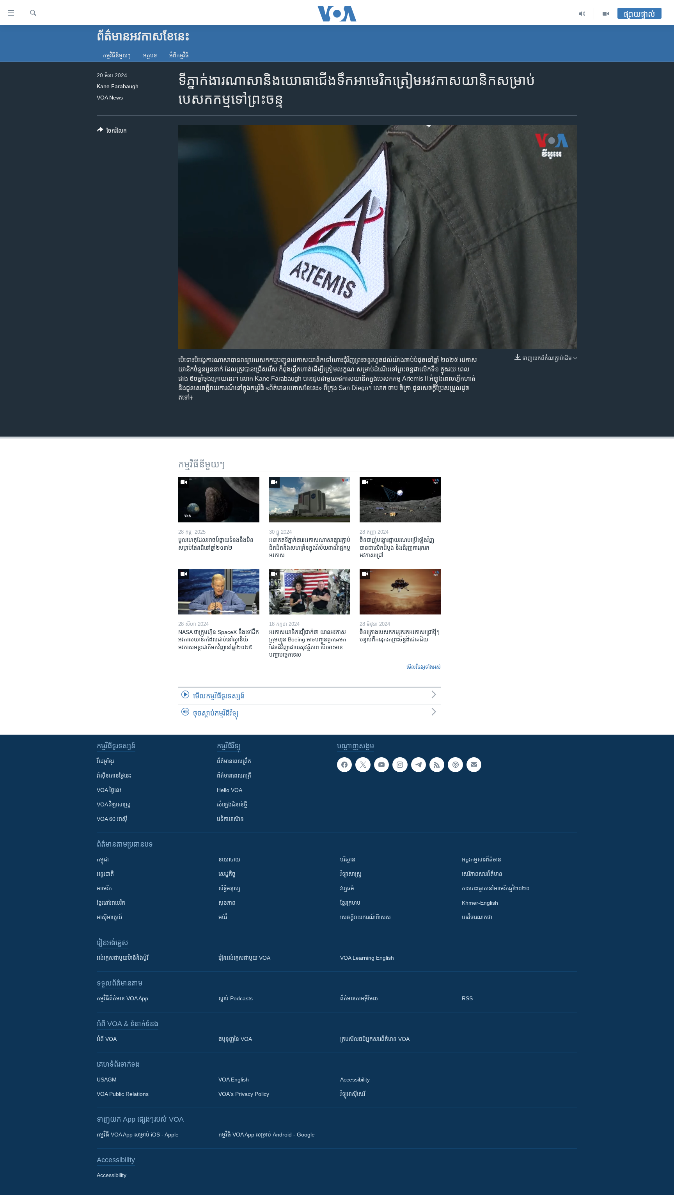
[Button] (112, 132)
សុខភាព (227, 903)
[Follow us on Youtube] (381, 764)
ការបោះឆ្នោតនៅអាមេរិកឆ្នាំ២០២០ (496, 888)
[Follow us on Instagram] (399, 764)
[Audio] (582, 14)
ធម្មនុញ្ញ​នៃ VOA (235, 1039)
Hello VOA (229, 790)
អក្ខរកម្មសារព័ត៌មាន (481, 859)
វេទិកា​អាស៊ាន (230, 819)
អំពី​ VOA (107, 1039)
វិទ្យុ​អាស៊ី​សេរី (352, 1094)
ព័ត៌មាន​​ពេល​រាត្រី (234, 775)
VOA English (233, 1079)
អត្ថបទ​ (150, 55)
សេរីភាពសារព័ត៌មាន (482, 874)
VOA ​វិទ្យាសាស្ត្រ (114, 804)
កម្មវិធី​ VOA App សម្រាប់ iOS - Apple (138, 1134)
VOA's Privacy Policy (243, 1094)
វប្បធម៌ (347, 888)
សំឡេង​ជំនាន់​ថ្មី (232, 804)
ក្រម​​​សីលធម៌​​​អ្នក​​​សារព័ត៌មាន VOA (375, 1039)
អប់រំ (222, 917)
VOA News (110, 97)
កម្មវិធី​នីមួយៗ (117, 55)
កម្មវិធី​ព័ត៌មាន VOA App (122, 998)
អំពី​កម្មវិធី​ (179, 55)
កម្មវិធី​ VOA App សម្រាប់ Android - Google (266, 1134)
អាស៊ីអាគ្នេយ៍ (109, 917)
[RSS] (436, 764)
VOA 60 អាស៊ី (112, 819)
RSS (467, 998)
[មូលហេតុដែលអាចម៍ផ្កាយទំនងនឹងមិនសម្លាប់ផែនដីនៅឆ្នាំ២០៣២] (218, 499)
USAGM (107, 1079)
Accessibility (355, 1079)
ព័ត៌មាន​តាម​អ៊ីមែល (359, 998)
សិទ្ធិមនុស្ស (229, 888)
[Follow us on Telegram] (418, 764)
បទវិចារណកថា (477, 917)
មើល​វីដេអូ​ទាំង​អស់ (423, 667)
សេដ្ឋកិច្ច (227, 874)
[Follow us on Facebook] (344, 764)
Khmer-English (480, 903)
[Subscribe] (473, 764)
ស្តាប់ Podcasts (235, 998)
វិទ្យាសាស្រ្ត (351, 874)
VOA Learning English (367, 958)
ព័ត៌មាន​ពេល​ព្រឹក (234, 761)
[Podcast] (455, 764)
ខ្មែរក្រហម (350, 903)
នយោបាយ (229, 859)
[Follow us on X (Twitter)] (362, 764)
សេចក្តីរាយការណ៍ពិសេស (365, 917)
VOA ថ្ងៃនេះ (109, 790)
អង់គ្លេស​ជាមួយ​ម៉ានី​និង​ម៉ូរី (122, 958)
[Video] (605, 14)
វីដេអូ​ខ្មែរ (105, 761)
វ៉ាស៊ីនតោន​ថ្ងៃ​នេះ (114, 775)
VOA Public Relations (123, 1094)
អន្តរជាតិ (105, 874)
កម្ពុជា (103, 859)
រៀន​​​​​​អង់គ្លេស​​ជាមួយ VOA (244, 958)
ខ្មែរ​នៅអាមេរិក (111, 903)
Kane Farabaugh (117, 86)
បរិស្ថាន (347, 859)
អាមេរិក (104, 888)
